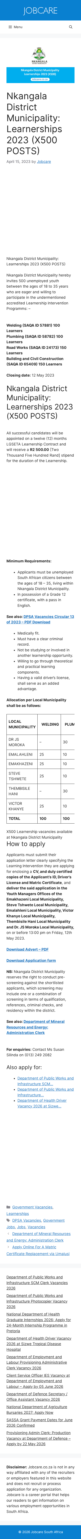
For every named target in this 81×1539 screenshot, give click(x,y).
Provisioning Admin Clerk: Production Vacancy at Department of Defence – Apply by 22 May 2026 (38, 1438)
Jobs (21, 1227)
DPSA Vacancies (26, 1220)
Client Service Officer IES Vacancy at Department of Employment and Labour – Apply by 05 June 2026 (38, 1381)
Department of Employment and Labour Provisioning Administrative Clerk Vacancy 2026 (36, 1362)
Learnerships (17, 1213)
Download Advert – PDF (27, 949)
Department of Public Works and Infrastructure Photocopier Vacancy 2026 (36, 1301)
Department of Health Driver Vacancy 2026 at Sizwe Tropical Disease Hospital (38, 1344)
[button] (71, 27)
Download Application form (31, 960)
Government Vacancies (32, 1207)
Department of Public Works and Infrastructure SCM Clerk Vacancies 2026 (37, 1282)
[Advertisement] (40, 213)
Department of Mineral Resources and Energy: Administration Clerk (35, 1027)
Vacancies (36, 1227)
